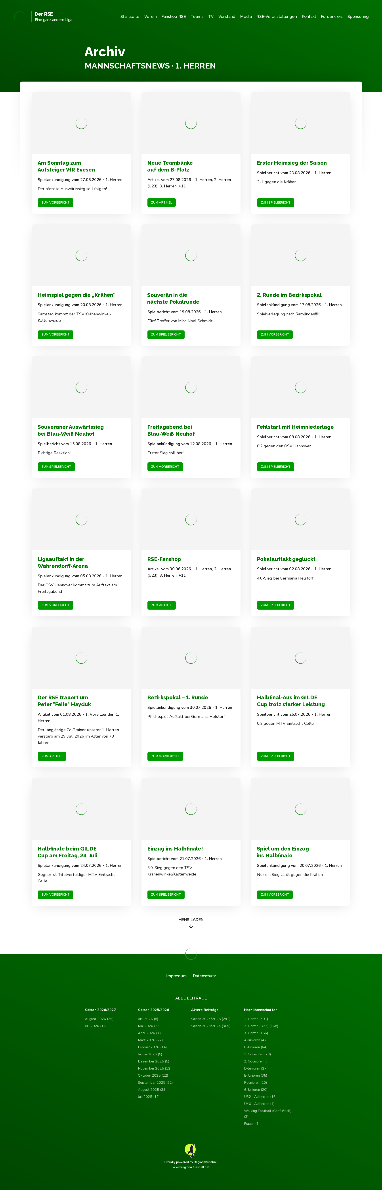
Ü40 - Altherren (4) (259, 1103)
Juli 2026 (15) (96, 1026)
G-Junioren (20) (255, 1089)
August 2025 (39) (152, 1089)
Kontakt (309, 16)
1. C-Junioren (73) (257, 1054)
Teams (197, 16)
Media (246, 16)
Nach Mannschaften (260, 1010)
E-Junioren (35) (255, 1075)
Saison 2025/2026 (153, 1010)
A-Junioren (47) (256, 1040)
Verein (150, 16)
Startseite (129, 16)
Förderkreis (332, 16)
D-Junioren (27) (256, 1068)
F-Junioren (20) (255, 1082)
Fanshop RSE (173, 16)
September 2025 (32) (155, 1082)
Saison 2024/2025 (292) (211, 1018)
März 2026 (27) (150, 1040)
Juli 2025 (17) (149, 1096)
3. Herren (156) (256, 1033)
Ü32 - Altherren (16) (260, 1096)
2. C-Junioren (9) (256, 1061)
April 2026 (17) (150, 1033)
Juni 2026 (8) (148, 1018)
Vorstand (226, 16)
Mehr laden (191, 919)
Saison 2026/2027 (100, 1010)
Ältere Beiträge (205, 1010)
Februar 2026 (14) (152, 1047)
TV (211, 16)
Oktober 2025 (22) (153, 1075)
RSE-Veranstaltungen (276, 16)
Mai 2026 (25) (149, 1026)
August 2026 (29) (99, 1018)
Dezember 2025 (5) (153, 1061)
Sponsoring (358, 16)
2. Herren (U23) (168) (261, 1026)
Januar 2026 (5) (150, 1054)
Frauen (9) (252, 1123)
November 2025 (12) (155, 1068)
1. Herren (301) (256, 1018)
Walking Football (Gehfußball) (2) (268, 1113)
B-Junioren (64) (255, 1047)
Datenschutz (204, 975)
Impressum (176, 975)
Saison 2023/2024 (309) (211, 1026)
